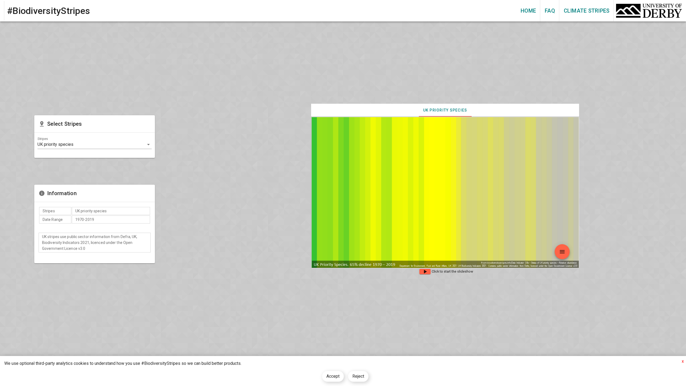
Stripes (43, 139)
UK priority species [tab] (445, 110)
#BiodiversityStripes (48, 10)
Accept (333, 376)
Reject (358, 376)
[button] (95, 144)
